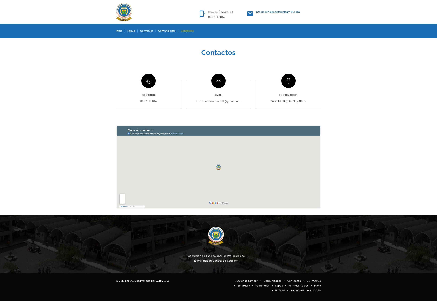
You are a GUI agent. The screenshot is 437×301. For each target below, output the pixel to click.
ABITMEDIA (162, 281)
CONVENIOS (314, 281)
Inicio (119, 31)
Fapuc (131, 31)
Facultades (263, 285)
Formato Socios (299, 285)
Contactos (187, 31)
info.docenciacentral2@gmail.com (278, 12)
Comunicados (166, 31)
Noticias (280, 290)
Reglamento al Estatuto (306, 290)
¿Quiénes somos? (246, 281)
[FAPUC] (124, 12)
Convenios (146, 31)
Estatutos (244, 285)
